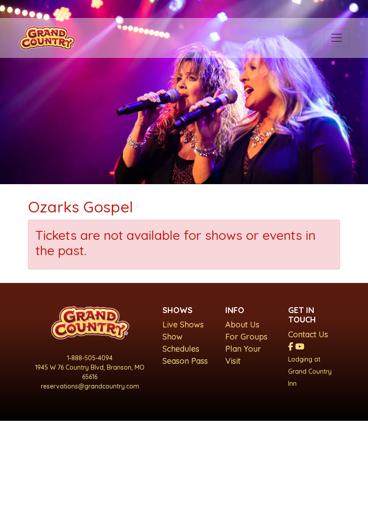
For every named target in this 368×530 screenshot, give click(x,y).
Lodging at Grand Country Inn (310, 371)
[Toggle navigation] (336, 38)
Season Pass (185, 361)
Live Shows (183, 324)
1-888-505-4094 (90, 358)
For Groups (246, 336)
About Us (242, 324)
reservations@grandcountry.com (90, 386)
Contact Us (308, 334)
